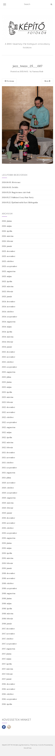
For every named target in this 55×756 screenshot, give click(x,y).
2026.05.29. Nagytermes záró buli (16, 192)
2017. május (6, 659)
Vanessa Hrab (37, 71)
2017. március (7, 669)
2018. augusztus (8, 593)
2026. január (7, 246)
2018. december (8, 573)
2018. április (7, 608)
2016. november (8, 689)
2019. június (7, 543)
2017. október (7, 639)
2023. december (8, 352)
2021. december (8, 452)
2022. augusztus (8, 427)
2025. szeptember (9, 266)
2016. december (8, 684)
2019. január (7, 568)
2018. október (8, 583)
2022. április (7, 437)
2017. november (8, 634)
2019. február (7, 563)
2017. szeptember (9, 644)
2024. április (7, 332)
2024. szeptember (9, 316)
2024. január (7, 347)
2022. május (7, 432)
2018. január (7, 623)
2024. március (7, 337)
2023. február (7, 402)
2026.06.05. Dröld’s (10, 187)
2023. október (8, 362)
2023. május (7, 387)
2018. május (7, 603)
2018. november (8, 578)
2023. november (8, 357)
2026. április (7, 231)
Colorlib (41, 745)
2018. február (7, 618)
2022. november (8, 412)
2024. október (8, 311)
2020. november (8, 483)
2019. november (8, 523)
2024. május (7, 327)
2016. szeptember (9, 699)
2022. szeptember (9, 422)
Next (47, 81)
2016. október (8, 694)
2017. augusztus (8, 649)
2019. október (8, 528)
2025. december (8, 251)
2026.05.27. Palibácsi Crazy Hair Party (18, 197)
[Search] (51, 4)
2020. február (7, 508)
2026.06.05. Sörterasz (11, 182)
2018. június (7, 598)
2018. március (7, 613)
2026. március (7, 236)
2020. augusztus (9, 498)
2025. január (7, 296)
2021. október (8, 462)
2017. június (6, 654)
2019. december (8, 518)
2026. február (7, 241)
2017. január (7, 679)
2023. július (6, 377)
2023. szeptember (9, 367)
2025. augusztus (8, 271)
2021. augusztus (8, 472)
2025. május (7, 276)
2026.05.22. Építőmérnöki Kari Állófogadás (20, 202)
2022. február (7, 447)
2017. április (7, 664)
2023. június (7, 382)
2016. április (7, 704)
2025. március (7, 286)
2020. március (8, 503)
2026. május (7, 226)
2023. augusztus (8, 372)
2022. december (8, 407)
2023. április (7, 392)
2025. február (7, 291)
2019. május (7, 548)
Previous (10, 81)
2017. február (7, 674)
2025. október (8, 261)
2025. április (7, 281)
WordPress (27, 748)
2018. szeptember (9, 588)
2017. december (8, 628)
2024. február (7, 342)
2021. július (6, 478)
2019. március (7, 558)
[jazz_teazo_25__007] (27, 125)
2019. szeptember (9, 533)
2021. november (8, 457)
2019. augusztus (8, 538)
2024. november (8, 306)
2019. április (7, 553)
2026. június (7, 221)
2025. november (8, 256)
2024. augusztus (8, 322)
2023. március (7, 397)
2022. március (7, 442)
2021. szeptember (9, 467)
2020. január (7, 513)
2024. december (8, 301)
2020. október (8, 488)
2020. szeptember (9, 493)
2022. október (8, 417)
